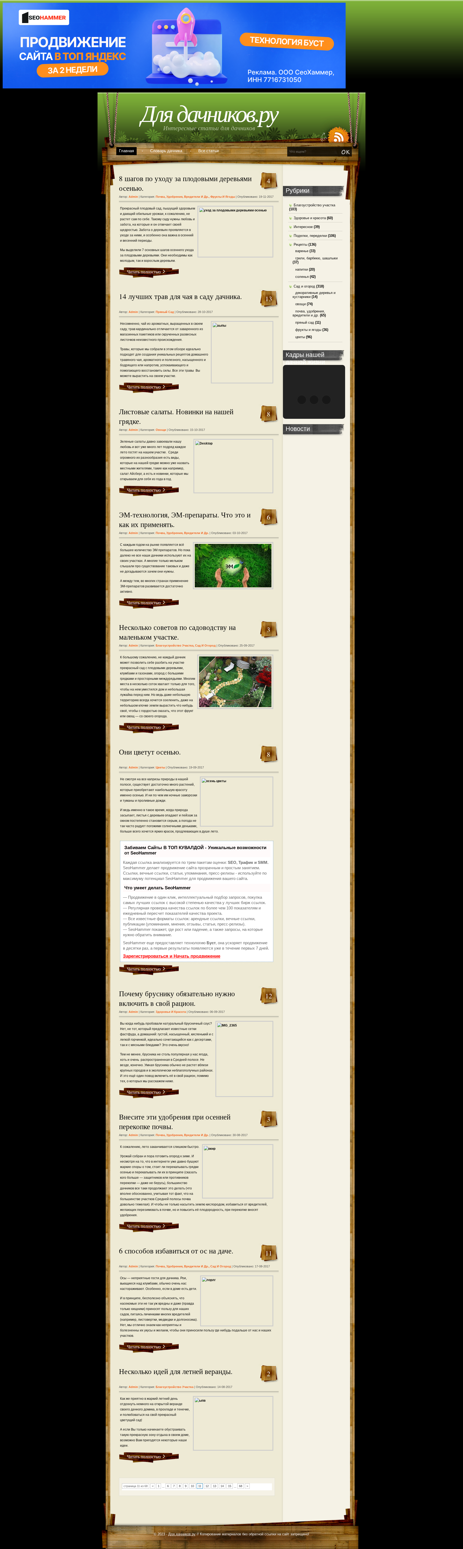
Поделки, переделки (310, 236)
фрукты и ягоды (222, 196)
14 (222, 1486)
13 (214, 1486)
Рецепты (300, 244)
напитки (301, 269)
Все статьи (208, 150)
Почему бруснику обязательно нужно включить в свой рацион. (177, 998)
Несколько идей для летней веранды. (176, 1371)
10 (192, 1486)
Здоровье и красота (171, 1011)
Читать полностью (144, 271)
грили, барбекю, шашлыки (316, 258)
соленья (302, 277)
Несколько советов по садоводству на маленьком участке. (177, 632)
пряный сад (165, 311)
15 (229, 1486)
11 (199, 1486)
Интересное (303, 227)
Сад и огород (205, 645)
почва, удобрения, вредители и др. (182, 196)
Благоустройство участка (174, 645)
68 (240, 1486)
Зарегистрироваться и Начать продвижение (171, 956)
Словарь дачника (166, 150)
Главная (126, 150)
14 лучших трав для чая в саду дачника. (180, 296)
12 (207, 1486)
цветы (160, 767)
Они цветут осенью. (150, 752)
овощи (161, 429)
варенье (301, 251)
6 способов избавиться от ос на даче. (176, 1251)
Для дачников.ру (209, 114)
